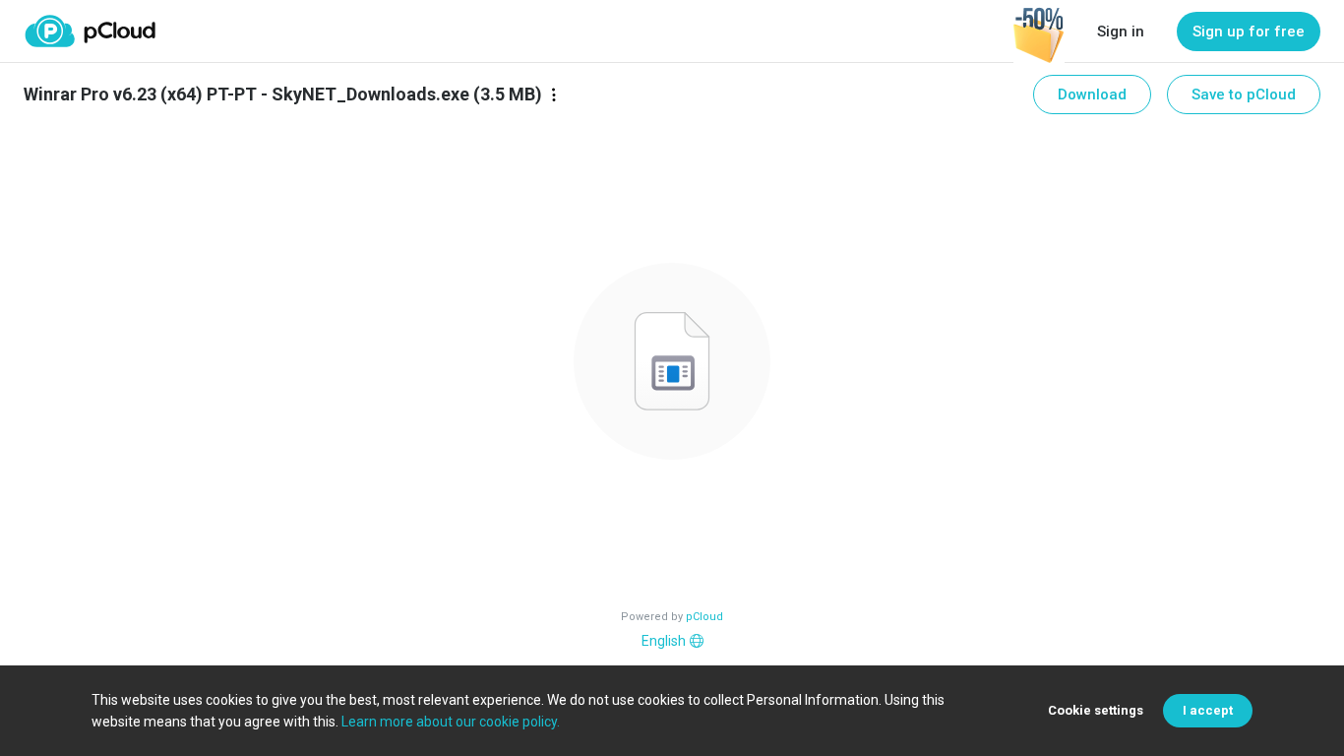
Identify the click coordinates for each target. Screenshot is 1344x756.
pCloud (704, 616)
